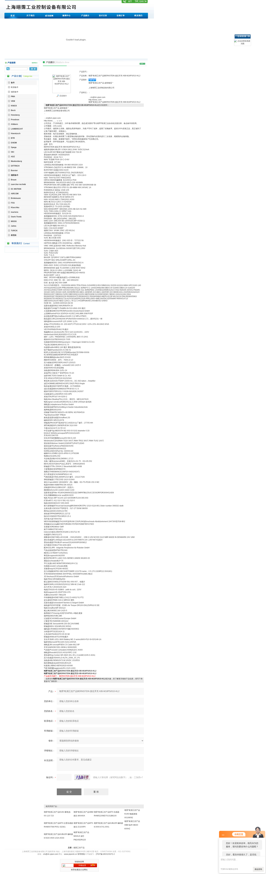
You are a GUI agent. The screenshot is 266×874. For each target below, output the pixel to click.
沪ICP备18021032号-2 (105, 854)
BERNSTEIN (64, 676)
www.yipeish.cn (70, 854)
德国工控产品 (79, 848)
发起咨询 (258, 869)
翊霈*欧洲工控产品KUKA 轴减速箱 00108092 (132, 814)
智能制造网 (79, 862)
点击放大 (63, 96)
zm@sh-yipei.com (50, 854)
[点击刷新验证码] (82, 777)
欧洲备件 (14, 87)
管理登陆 (81, 854)
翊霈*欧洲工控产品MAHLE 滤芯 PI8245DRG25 (81, 836)
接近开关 (74, 676)
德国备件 (14, 92)
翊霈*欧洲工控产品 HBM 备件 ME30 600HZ (132, 825)
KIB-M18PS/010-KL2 (86, 676)
